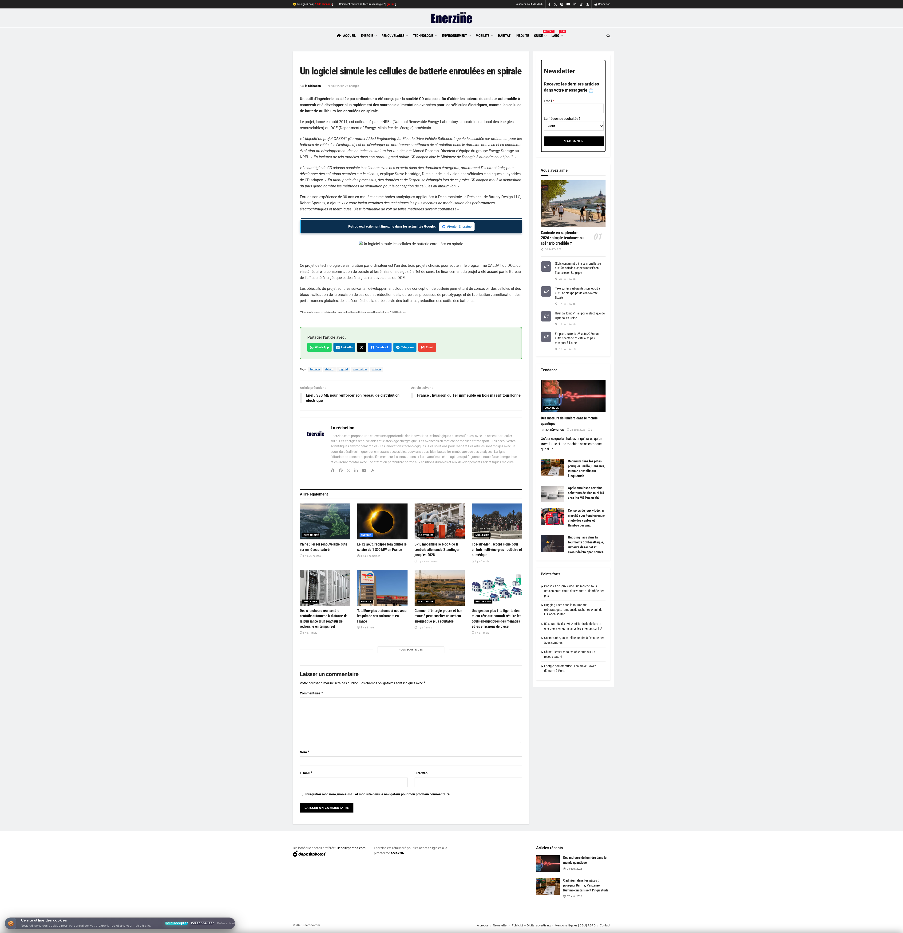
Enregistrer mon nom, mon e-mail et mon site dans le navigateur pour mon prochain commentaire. (378, 794)
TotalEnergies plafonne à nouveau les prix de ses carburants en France (382, 615)
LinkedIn (346, 347)
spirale (376, 369)
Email (428, 347)
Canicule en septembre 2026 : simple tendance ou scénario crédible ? (562, 238)
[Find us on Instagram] (561, 4)
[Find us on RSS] (587, 4)
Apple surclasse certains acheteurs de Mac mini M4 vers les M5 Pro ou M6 (586, 493)
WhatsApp (321, 347)
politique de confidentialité (446, 927)
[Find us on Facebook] (549, 4)
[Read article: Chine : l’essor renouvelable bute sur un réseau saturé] (325, 521)
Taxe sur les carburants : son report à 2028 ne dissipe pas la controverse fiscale (577, 292)
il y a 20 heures (311, 555)
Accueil (349, 36)
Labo (557, 35)
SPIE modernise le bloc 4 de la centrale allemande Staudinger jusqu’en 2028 (437, 549)
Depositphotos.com (351, 848)
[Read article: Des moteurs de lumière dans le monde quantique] (573, 396)
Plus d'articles (411, 649)
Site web (421, 773)
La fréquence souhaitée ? (562, 118)
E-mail (306, 773)
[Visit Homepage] (451, 18)
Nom (305, 752)
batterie (315, 369)
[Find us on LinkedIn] (575, 4)
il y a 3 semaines (370, 555)
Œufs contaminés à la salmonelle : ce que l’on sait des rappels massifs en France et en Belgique (578, 268)
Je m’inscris (585, 919)
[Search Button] (608, 35)
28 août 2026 (577, 429)
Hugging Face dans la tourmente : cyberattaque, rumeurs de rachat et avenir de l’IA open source (573, 609)
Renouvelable (393, 36)
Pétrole (366, 601)
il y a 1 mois (481, 561)
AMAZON (397, 853)
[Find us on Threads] (581, 4)
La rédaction (313, 86)
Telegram (407, 347)
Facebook (381, 347)
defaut (329, 369)
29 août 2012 (335, 86)
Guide (540, 35)
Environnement (454, 36)
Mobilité (482, 36)
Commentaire (311, 693)
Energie (367, 36)
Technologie (423, 36)
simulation (360, 369)
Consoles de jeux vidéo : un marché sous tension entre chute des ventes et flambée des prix (574, 590)
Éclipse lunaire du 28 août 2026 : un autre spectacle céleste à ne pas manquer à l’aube (577, 338)
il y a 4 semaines (427, 561)
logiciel (343, 369)
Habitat (504, 36)
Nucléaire (482, 535)
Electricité (311, 535)
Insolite (522, 36)
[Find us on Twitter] (555, 4)
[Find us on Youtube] (568, 4)
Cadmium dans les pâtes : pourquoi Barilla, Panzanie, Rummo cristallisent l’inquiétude (585, 885)
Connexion (604, 4)
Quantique (552, 407)
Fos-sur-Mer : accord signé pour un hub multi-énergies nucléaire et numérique (497, 549)
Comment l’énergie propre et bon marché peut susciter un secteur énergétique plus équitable (438, 615)
